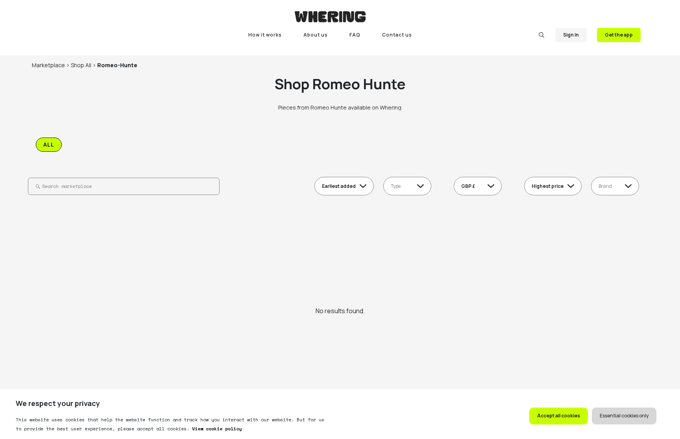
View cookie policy (215, 428)
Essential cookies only (624, 415)
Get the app (619, 34)
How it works (265, 34)
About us (315, 34)
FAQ (354, 34)
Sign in (571, 34)
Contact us (397, 34)
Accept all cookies (558, 415)
